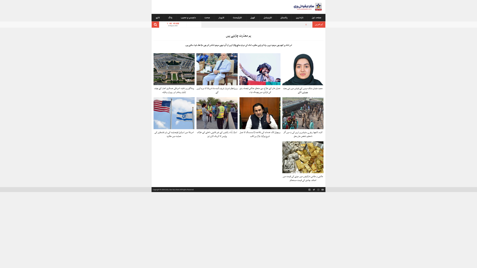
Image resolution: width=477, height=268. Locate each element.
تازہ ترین (299, 17)
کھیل (252, 17)
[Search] (155, 24)
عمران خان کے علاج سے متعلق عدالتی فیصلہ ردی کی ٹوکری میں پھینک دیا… (259, 90)
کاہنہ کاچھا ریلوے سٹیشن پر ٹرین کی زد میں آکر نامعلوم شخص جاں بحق (280, 25)
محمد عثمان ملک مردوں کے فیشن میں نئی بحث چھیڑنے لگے (303, 90)
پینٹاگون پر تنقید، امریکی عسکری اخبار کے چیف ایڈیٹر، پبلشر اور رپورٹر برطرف (174, 90)
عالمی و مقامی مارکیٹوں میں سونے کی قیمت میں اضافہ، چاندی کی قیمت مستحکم (303, 178)
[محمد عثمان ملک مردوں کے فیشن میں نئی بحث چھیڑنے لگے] (302, 69)
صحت (207, 17)
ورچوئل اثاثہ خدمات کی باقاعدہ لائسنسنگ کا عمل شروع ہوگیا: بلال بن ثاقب (260, 134)
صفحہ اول (316, 17)
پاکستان (283, 17)
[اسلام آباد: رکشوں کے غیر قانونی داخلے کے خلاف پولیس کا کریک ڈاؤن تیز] (217, 113)
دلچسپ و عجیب (188, 17)
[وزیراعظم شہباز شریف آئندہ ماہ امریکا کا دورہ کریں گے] (217, 69)
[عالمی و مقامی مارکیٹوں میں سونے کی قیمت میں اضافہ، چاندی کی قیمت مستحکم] (302, 157)
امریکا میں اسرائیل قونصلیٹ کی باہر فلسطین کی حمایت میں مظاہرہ (174, 134)
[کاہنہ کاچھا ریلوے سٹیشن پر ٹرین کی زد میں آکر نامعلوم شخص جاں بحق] (302, 113)
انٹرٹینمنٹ (237, 17)
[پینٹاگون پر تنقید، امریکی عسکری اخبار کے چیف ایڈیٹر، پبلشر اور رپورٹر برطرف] (174, 69)
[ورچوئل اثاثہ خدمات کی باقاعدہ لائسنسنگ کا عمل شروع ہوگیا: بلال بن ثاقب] (260, 113)
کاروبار (221, 17)
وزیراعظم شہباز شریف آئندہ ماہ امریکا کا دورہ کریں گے (217, 90)
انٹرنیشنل (268, 17)
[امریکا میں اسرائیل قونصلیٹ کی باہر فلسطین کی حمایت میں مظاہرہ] (174, 113)
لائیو (158, 17)
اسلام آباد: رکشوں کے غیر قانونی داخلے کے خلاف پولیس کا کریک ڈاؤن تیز (217, 134)
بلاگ (170, 17)
